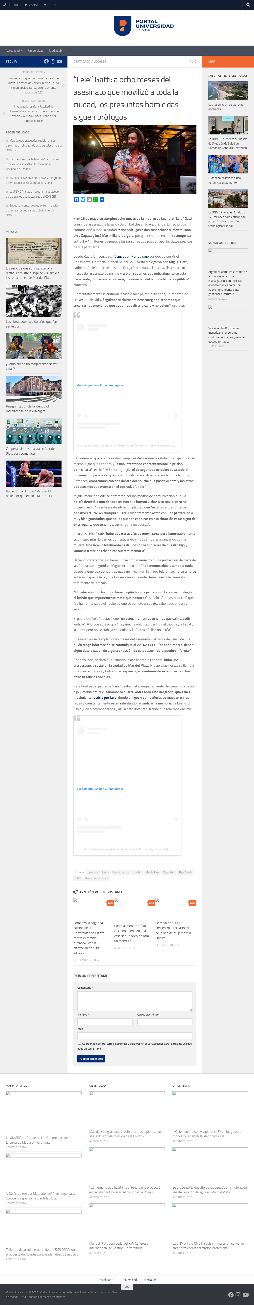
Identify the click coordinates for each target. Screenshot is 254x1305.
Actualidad (13, 50)
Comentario (85, 987)
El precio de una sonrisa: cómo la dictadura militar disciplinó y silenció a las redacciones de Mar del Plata (32, 273)
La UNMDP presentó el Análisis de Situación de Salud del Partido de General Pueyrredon (227, 143)
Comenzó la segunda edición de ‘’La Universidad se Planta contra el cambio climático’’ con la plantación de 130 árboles (88, 938)
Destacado (81, 61)
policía (78, 878)
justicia (105, 872)
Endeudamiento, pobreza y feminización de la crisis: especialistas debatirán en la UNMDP (32, 210)
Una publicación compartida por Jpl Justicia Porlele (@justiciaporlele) (127, 849)
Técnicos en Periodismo (96, 878)
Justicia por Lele (104, 697)
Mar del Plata (152, 872)
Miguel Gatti (169, 872)
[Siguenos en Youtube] (59, 61)
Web (80, 1028)
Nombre (83, 1014)
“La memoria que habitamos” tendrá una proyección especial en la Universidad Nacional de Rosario (32, 164)
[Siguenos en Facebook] (46, 61)
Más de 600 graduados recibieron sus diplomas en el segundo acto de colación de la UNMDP (34, 145)
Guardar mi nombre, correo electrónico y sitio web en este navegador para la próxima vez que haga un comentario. (134, 1046)
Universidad (35, 50)
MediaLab (55, 50)
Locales (99, 61)
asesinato (93, 872)
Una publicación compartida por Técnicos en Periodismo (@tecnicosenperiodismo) (129, 445)
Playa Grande (185, 872)
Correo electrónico (148, 1014)
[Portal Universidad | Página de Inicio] (36, 28)
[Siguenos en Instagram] (52, 61)
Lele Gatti (137, 872)
